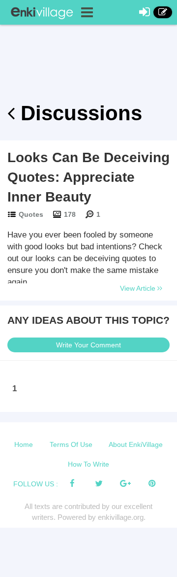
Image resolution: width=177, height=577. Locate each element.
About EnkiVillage (136, 444)
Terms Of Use (71, 444)
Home (23, 444)
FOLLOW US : (35, 484)
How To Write (88, 464)
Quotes (31, 214)
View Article (138, 288)
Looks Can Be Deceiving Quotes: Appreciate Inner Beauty (88, 177)
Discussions (78, 113)
